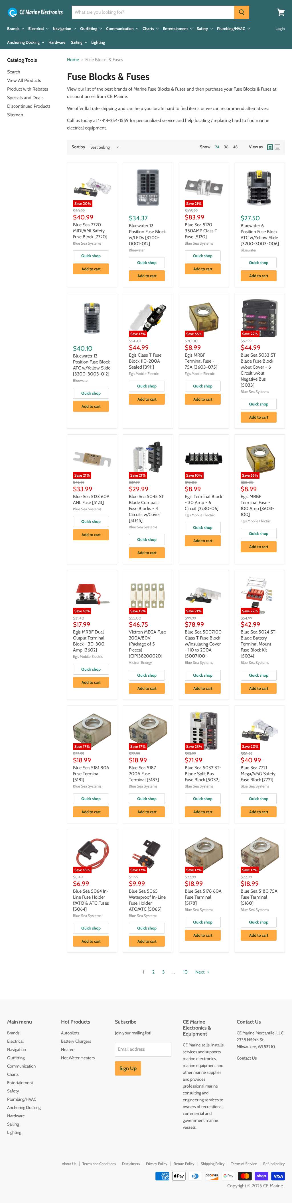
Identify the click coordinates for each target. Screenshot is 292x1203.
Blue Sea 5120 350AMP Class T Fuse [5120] (201, 230)
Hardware (56, 42)
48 (235, 146)
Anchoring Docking (23, 42)
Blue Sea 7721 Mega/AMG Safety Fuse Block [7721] (258, 773)
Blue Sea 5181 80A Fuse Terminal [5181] (91, 773)
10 (185, 972)
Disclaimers (131, 1163)
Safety (203, 28)
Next (200, 972)
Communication (120, 28)
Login (280, 28)
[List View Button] (277, 147)
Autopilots (70, 1033)
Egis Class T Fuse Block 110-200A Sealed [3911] (145, 361)
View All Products (24, 80)
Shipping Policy (213, 1163)
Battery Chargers (76, 1041)
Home (73, 59)
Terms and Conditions (99, 1163)
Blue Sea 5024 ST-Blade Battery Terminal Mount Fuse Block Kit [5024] (259, 644)
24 (217, 146)
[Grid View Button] (270, 147)
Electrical (36, 28)
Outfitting (89, 28)
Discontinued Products (28, 106)
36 (226, 146)
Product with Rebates (27, 89)
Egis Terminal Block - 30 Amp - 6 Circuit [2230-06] (203, 502)
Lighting (98, 42)
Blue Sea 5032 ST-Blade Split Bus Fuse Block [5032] (203, 773)
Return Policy (184, 1163)
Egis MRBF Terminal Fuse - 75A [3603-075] (201, 361)
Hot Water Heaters (78, 1057)
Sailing (77, 42)
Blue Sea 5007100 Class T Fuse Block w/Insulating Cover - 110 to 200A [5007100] (203, 644)
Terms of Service (244, 1163)
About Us (69, 1163)
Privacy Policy (156, 1163)
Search (13, 72)
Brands (13, 28)
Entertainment (176, 28)
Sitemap (15, 114)
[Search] (241, 12)
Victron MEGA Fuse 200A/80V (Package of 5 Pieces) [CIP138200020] (147, 644)
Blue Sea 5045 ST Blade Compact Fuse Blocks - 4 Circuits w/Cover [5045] (146, 508)
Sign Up (128, 1068)
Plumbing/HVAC (231, 28)
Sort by (78, 147)
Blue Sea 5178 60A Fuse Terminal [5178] (203, 897)
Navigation (62, 28)
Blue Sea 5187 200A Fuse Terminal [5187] (144, 773)
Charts (149, 28)
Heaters (68, 1049)
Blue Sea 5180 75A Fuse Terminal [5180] (259, 897)
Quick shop (91, 255)
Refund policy (274, 1163)
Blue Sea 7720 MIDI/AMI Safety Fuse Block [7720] (90, 230)
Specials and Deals (25, 97)
